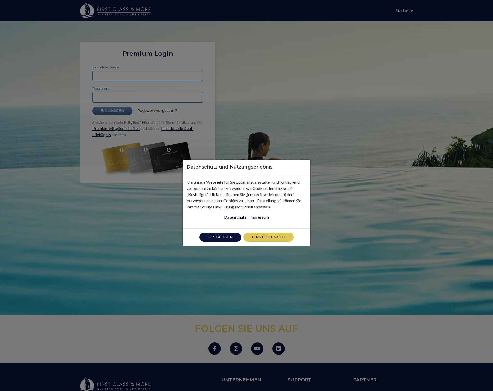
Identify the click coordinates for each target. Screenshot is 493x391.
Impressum (259, 217)
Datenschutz (235, 217)
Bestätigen (220, 237)
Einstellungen (268, 237)
